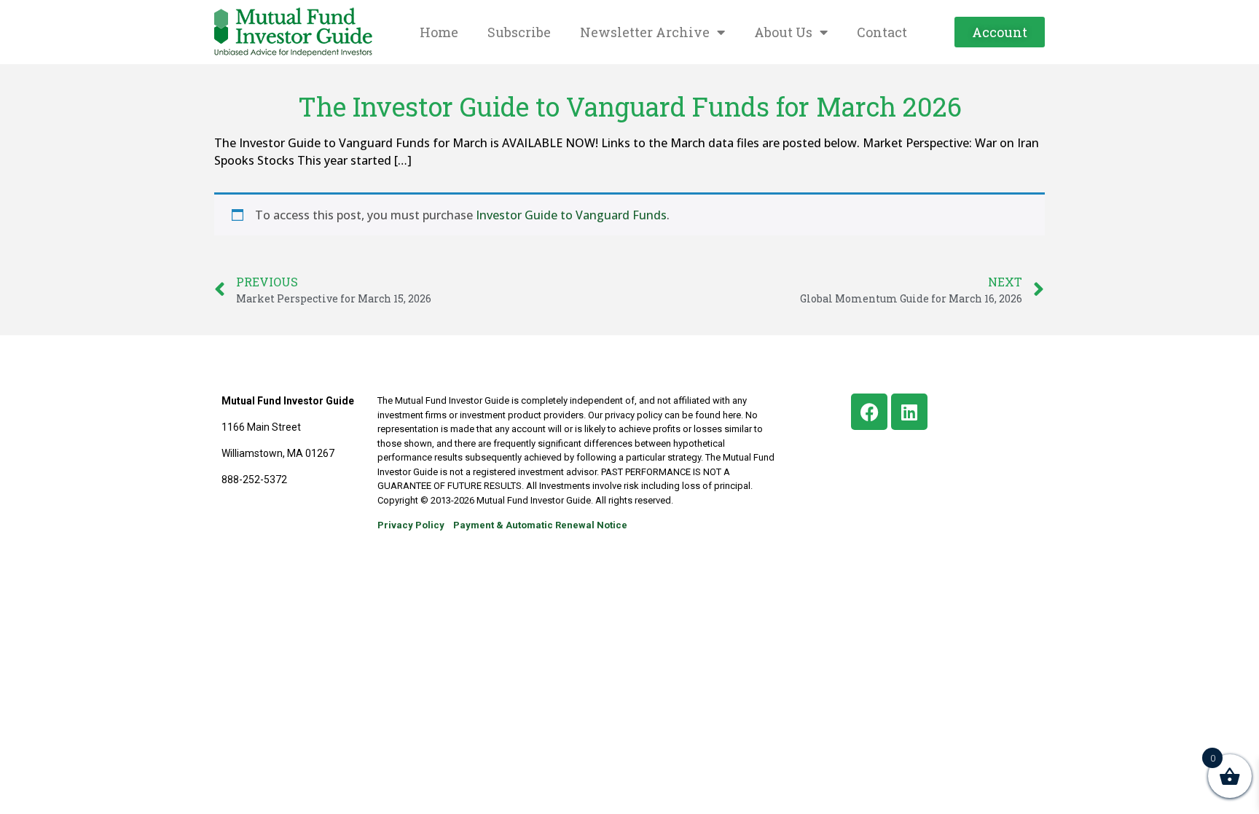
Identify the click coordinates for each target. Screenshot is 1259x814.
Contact (882, 32)
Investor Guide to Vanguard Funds (571, 215)
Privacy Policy (410, 525)
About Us (783, 32)
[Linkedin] (909, 412)
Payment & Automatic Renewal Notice (540, 525)
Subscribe (519, 32)
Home (439, 32)
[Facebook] (869, 412)
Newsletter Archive (645, 32)
